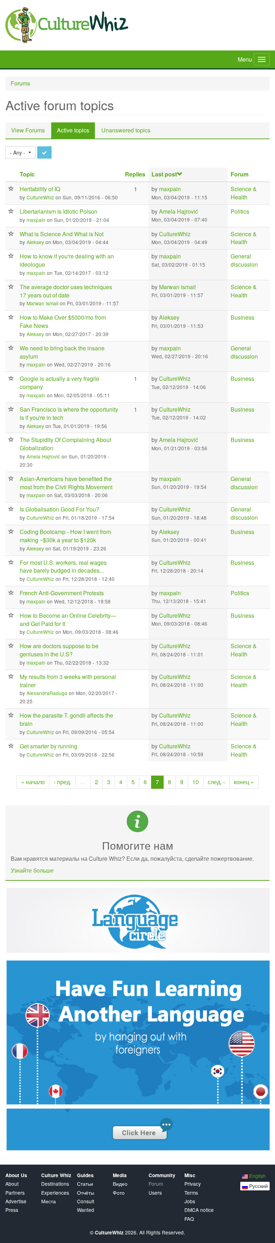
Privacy (192, 1183)
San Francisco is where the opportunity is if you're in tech (69, 413)
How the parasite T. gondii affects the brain (66, 719)
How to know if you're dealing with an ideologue (67, 260)
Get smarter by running (48, 746)
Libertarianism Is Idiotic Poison (58, 211)
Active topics (76, 132)
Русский (258, 1185)
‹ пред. (62, 782)
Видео (120, 1183)
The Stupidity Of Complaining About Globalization (65, 444)
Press (11, 1209)
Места (48, 1201)
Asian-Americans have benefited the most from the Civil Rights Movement (66, 483)
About (12, 1183)
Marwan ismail (42, 303)
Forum (240, 174)
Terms (191, 1192)
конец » (244, 782)
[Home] (137, 25)
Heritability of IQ (40, 189)
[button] (20, 152)
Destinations (55, 1183)
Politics (240, 211)
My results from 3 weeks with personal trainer (68, 681)
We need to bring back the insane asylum (62, 352)
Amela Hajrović (178, 211)
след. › (216, 782)
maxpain (170, 189)
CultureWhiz (40, 197)
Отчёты (85, 1192)
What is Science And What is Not (61, 234)
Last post (164, 174)
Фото (119, 1192)
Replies (135, 174)
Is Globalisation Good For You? (59, 509)
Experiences (55, 1192)
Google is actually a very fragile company (59, 382)
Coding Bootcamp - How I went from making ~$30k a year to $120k (65, 536)
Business (242, 317)
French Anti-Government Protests (62, 593)
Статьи (85, 1183)
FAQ (189, 1218)
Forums (20, 83)
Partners (15, 1192)
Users (155, 1192)
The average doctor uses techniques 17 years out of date (66, 291)
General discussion (244, 260)
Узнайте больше (32, 870)
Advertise (15, 1201)
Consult (85, 1201)
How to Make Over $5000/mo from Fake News (63, 321)
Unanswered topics (125, 130)
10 (195, 782)
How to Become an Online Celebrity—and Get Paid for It (68, 619)
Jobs (189, 1201)
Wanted (85, 1209)
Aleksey (35, 242)
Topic (27, 174)
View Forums (28, 130)
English (257, 1175)
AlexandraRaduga (46, 692)
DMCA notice (199, 1209)
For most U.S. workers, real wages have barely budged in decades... (63, 566)
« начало (33, 782)
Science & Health (244, 193)
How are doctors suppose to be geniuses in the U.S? (59, 650)
